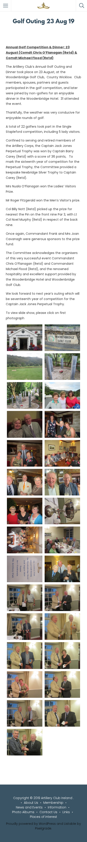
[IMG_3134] (24, 453)
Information (57, 807)
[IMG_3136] (24, 482)
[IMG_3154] (24, 713)
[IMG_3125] (24, 395)
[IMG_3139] (62, 511)
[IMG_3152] (24, 684)
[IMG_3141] (62, 540)
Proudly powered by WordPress (31, 823)
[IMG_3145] (62, 597)
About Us (31, 802)
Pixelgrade (43, 828)
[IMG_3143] (62, 569)
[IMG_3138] (24, 511)
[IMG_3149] (62, 626)
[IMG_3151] (62, 655)
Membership (53, 802)
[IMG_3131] (62, 337)
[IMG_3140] (24, 540)
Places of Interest (43, 816)
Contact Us (48, 812)
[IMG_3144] (24, 597)
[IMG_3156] (24, 742)
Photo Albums (23, 812)
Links (66, 812)
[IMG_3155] (62, 713)
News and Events (29, 807)
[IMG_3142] (24, 569)
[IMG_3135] (62, 453)
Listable (70, 823)
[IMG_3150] (24, 655)
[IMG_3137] (62, 482)
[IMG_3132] (24, 424)
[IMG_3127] (62, 366)
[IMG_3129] (24, 366)
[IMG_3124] (62, 395)
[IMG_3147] (24, 626)
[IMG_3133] (62, 424)
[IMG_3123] (24, 337)
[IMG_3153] (62, 684)
